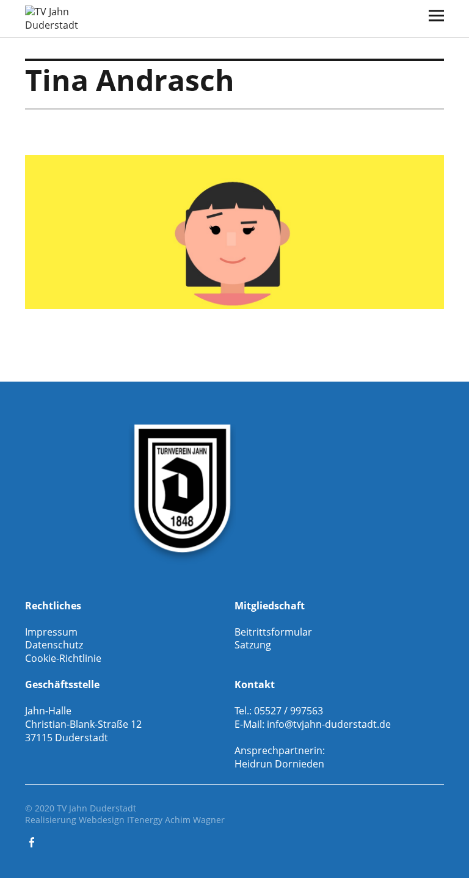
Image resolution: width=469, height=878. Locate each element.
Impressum (51, 632)
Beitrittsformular (273, 632)
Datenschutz (54, 644)
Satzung (252, 644)
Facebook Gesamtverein (33, 841)
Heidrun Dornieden (279, 764)
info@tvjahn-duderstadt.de (329, 724)
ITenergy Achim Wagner (176, 819)
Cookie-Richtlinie (63, 658)
